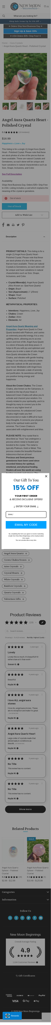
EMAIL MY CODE (26, 524)
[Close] (46, 476)
